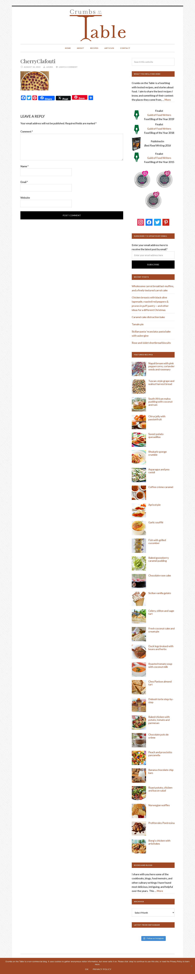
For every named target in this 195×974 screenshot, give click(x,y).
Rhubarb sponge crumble (157, 453)
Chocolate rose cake (159, 575)
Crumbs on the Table (97, 25)
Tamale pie (138, 324)
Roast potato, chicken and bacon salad (160, 789)
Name (24, 166)
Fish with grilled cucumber (157, 541)
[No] (191, 966)
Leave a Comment (68, 67)
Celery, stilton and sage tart (161, 612)
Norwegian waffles (159, 805)
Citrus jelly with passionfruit (156, 418)
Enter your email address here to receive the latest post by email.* (150, 247)
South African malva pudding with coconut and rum (160, 401)
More (167, 99)
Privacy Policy (102, 969)
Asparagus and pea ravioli (158, 471)
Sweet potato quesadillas (155, 435)
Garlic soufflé (155, 522)
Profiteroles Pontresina (161, 822)
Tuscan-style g (156, 381)
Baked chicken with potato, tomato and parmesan (159, 720)
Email (24, 181)
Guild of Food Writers (159, 114)
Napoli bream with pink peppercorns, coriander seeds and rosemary (161, 366)
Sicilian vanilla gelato (159, 593)
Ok (87, 969)
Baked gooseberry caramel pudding (158, 559)
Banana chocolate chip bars (160, 771)
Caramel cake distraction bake (148, 317)
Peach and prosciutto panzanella (160, 754)
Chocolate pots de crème (158, 736)
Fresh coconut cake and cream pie (161, 630)
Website (25, 197)
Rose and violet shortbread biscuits (151, 342)
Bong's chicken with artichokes (159, 842)
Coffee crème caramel (161, 487)
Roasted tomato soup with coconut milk (160, 665)
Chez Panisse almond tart (160, 683)
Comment (26, 131)
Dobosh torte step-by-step (160, 701)
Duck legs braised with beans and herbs (160, 648)
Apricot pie (154, 504)
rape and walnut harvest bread (161, 382)
